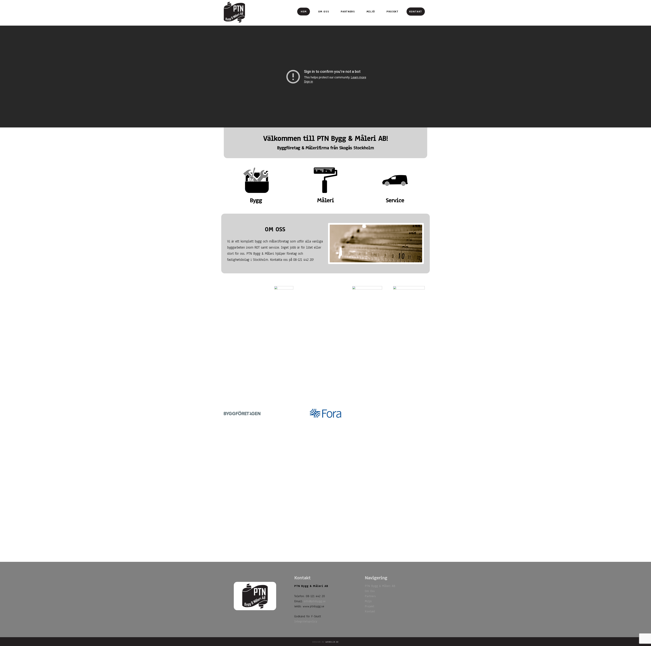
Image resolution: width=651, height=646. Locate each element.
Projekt (369, 606)
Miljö (368, 601)
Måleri (325, 200)
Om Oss (370, 591)
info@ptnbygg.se (315, 601)
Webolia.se (332, 642)
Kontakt (370, 611)
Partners (370, 596)
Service (395, 200)
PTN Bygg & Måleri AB (380, 586)
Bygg (256, 200)
